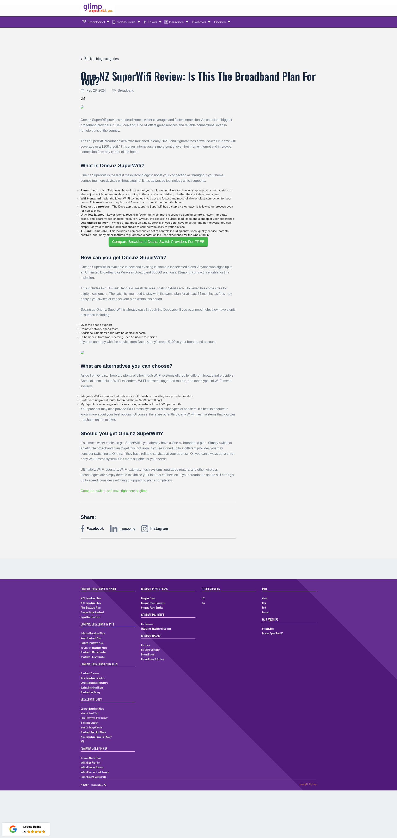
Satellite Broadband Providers (94, 682)
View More (38, 831)
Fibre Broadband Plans (90, 607)
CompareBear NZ (98, 785)
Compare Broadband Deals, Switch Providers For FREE (158, 242)
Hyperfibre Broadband (90, 617)
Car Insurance (147, 624)
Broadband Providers (90, 673)
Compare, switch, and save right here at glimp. (114, 491)
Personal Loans (147, 654)
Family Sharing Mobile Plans (93, 776)
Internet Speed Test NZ (272, 633)
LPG (203, 598)
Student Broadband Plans (92, 687)
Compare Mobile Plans (90, 758)
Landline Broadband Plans (92, 643)
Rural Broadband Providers (92, 678)
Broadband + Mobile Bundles (93, 652)
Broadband (96, 22)
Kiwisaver (199, 22)
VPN (82, 741)
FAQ (264, 607)
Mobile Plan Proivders (90, 762)
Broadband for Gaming (90, 692)
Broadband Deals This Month (93, 732)
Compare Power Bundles (152, 607)
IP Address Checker (89, 722)
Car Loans (145, 645)
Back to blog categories (101, 59)
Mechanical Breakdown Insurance (156, 628)
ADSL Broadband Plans (91, 598)
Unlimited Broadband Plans (93, 633)
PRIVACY (85, 785)
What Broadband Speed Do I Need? (96, 737)
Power (152, 22)
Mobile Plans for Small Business (95, 772)
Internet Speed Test (89, 713)
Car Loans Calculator (150, 649)
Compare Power (148, 598)
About (264, 598)
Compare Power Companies (153, 603)
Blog (264, 603)
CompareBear (268, 628)
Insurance (176, 22)
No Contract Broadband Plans (94, 647)
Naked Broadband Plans (91, 638)
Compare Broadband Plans (92, 708)
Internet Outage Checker (92, 727)
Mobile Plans (126, 22)
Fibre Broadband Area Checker (94, 718)
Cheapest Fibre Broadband (92, 612)
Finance (220, 22)
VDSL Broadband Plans (91, 603)
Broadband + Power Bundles (93, 657)
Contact (265, 612)
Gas (203, 603)
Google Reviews (25, 817)
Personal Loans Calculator (152, 659)
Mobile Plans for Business (92, 767)
